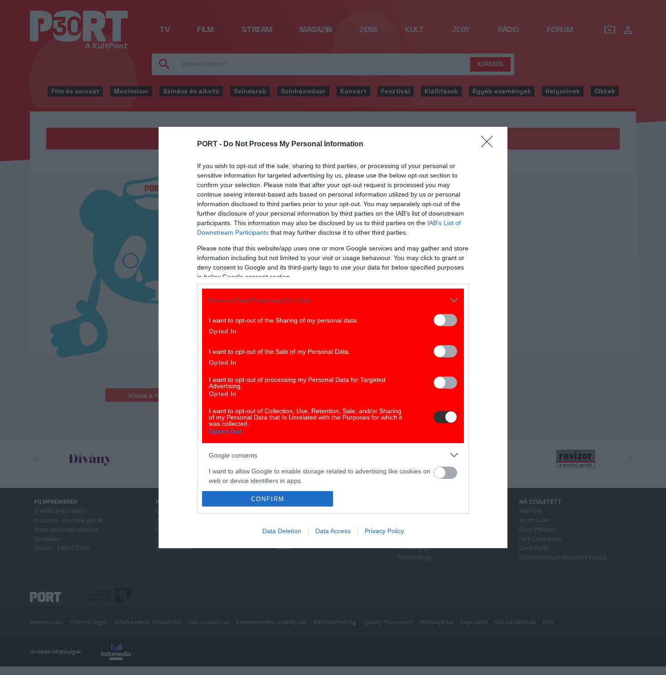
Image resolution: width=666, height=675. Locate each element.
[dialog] (333, 337)
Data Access (333, 531)
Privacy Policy (384, 531)
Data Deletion (281, 531)
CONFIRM (268, 499)
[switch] (445, 320)
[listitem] (333, 300)
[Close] (489, 144)
